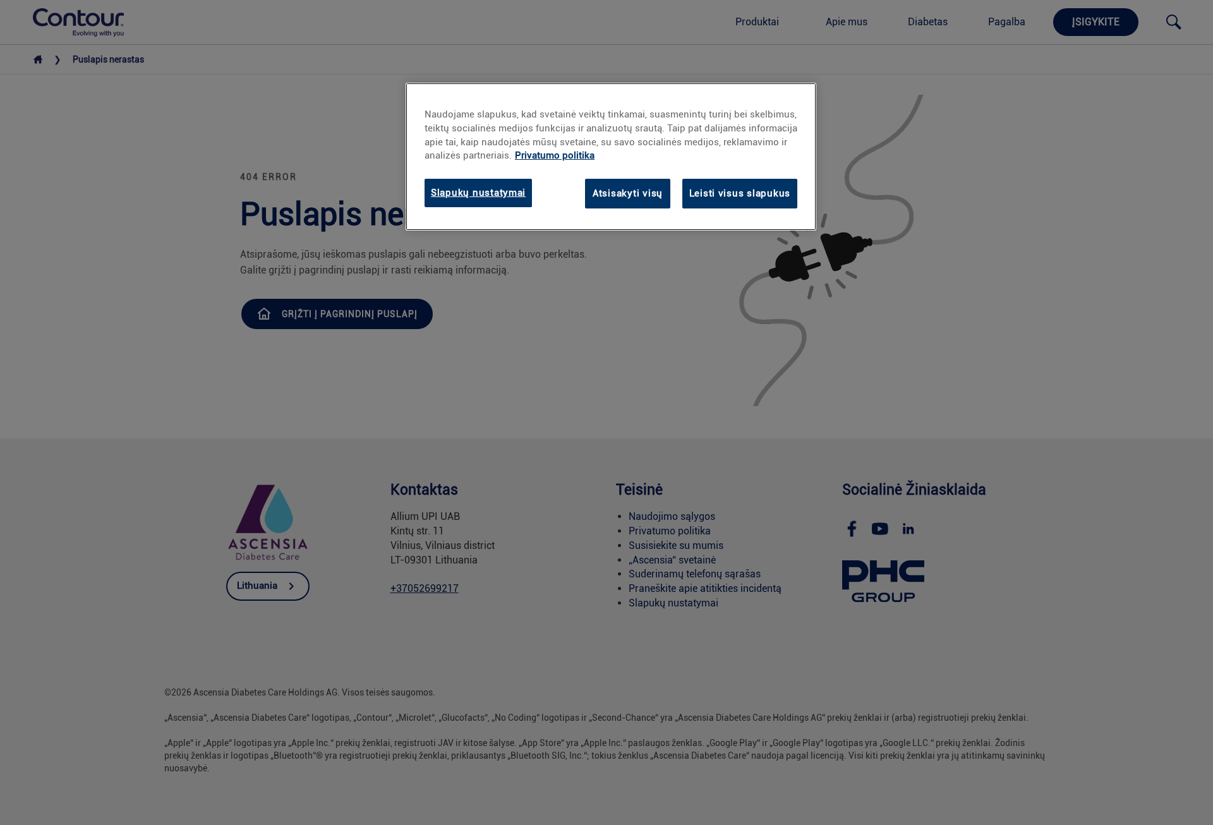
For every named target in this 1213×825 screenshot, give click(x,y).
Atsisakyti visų (628, 193)
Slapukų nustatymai (478, 192)
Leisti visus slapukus (739, 193)
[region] (611, 157)
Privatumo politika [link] (554, 155)
